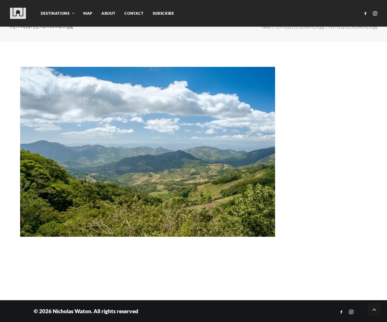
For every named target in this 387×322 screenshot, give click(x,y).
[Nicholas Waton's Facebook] (341, 312)
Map (87, 13)
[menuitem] (57, 13)
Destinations (55, 13)
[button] (366, 13)
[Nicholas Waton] (18, 13)
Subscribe (163, 13)
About (108, 13)
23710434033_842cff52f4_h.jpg (299, 27)
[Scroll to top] (374, 309)
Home (266, 27)
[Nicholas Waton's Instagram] (351, 312)
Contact (134, 13)
